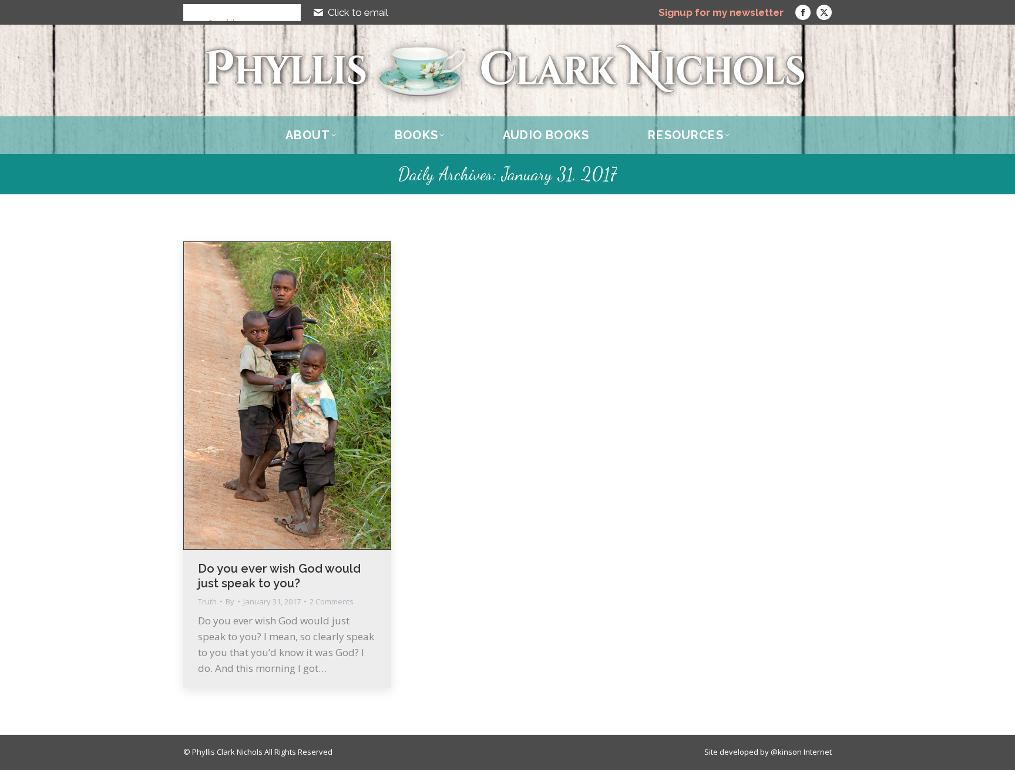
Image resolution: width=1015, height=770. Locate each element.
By (230, 602)
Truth (207, 601)
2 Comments (332, 602)
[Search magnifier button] (191, 12)
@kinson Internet (801, 752)
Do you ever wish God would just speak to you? (279, 575)
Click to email (358, 12)
